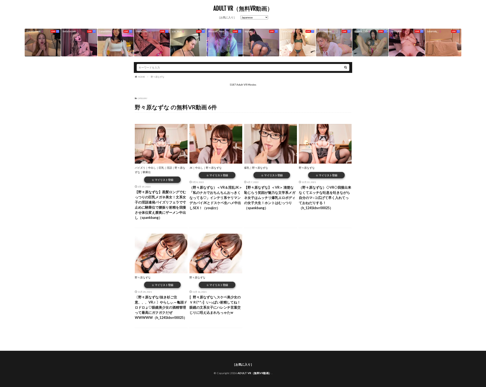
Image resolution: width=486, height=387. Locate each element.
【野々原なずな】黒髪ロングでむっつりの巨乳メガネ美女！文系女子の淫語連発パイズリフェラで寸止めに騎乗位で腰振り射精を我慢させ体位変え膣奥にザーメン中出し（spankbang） (160, 205)
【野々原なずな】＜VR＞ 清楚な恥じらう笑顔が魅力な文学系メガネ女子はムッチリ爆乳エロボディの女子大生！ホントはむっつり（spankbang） (269, 197)
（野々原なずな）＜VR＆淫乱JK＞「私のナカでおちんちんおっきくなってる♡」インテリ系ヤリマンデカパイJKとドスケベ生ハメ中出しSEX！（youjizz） (215, 197)
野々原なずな (157, 76)
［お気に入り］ (227, 17)
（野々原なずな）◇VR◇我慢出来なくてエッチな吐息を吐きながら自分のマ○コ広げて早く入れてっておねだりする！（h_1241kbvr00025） (325, 197)
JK (191, 167)
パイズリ (140, 167)
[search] (345, 67)
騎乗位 (147, 172)
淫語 (169, 167)
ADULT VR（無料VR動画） (243, 8)
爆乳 (246, 167)
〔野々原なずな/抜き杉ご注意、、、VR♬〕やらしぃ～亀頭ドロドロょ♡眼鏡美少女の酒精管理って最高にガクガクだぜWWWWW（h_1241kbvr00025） (161, 307)
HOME (141, 76)
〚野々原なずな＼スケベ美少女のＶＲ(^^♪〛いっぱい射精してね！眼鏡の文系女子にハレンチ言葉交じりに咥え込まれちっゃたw (215, 304)
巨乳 (161, 167)
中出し (152, 167)
